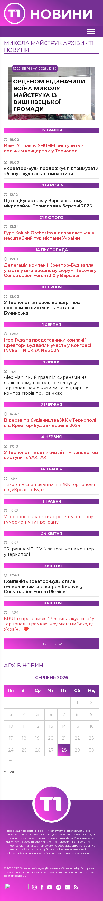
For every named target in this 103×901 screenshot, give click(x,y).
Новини (61, 14)
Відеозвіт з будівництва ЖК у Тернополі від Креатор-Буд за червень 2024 (50, 423)
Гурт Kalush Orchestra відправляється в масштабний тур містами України (49, 235)
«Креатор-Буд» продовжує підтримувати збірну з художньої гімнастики (51, 171)
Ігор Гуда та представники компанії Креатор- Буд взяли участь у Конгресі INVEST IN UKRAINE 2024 (47, 345)
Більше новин (51, 644)
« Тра (9, 771)
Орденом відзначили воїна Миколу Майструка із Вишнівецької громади (49, 95)
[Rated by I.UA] (17, 887)
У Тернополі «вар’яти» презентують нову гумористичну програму (48, 519)
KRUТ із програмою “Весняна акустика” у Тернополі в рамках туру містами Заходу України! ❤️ (49, 624)
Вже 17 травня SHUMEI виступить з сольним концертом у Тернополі (44, 148)
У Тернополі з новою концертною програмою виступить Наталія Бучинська (42, 308)
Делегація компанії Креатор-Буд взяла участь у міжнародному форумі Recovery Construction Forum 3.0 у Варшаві (50, 270)
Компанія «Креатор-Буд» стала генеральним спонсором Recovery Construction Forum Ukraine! (43, 586)
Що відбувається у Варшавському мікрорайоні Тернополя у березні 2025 (48, 203)
